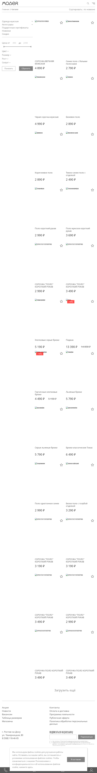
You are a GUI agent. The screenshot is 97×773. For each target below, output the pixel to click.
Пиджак (70, 340)
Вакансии (7, 714)
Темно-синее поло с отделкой (76, 174)
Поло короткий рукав (45, 228)
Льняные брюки (74, 392)
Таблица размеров (12, 717)
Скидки (5, 34)
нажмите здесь (26, 767)
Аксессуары (8, 24)
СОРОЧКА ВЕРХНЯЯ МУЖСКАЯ (44, 62)
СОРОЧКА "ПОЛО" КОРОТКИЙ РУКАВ (44, 285)
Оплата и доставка (59, 710)
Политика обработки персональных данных (68, 722)
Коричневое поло (44, 172)
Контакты (55, 707)
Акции (5, 707)
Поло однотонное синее (47, 503)
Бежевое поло (73, 117)
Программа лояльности (62, 714)
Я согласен (76, 759)
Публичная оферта (59, 717)
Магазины (7, 721)
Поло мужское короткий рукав (78, 229)
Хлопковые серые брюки (47, 340)
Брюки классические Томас (79, 447)
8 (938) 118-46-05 (10, 738)
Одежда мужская (10, 21)
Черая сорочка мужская (46, 117)
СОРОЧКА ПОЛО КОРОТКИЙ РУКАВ (49, 672)
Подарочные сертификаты (15, 27)
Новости (6, 710)
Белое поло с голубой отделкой (76, 504)
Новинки (6, 31)
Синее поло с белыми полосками (76, 62)
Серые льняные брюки (46, 447)
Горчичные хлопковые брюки (46, 393)
